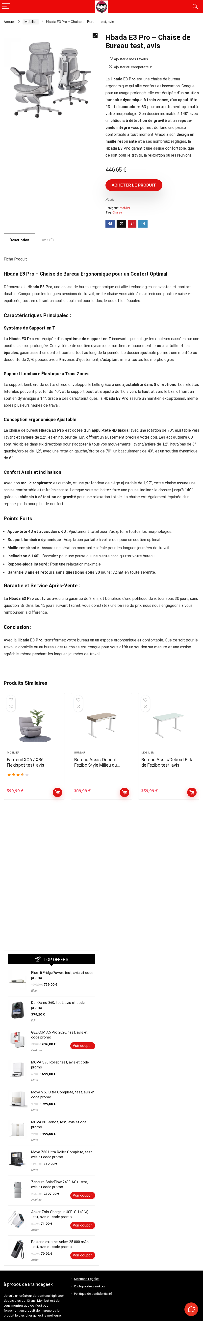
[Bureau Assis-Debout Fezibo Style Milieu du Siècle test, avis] (101, 724)
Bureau (79, 752)
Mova (34, 1080)
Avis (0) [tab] (48, 240)
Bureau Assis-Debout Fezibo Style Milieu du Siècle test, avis (95, 765)
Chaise (117, 212)
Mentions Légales (87, 1279)
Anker (35, 1230)
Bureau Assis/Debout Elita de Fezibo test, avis (167, 762)
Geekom (36, 1050)
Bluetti (35, 990)
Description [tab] (19, 240)
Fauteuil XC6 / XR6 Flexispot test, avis (25, 762)
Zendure (36, 1200)
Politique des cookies (89, 1286)
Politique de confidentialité (93, 1294)
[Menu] (6, 6)
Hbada (110, 199)
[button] (95, 35)
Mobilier (31, 22)
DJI (33, 1020)
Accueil (9, 22)
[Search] (195, 6)
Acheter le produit (134, 185)
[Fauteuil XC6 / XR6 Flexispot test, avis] (34, 724)
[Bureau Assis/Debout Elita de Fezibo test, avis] (168, 724)
